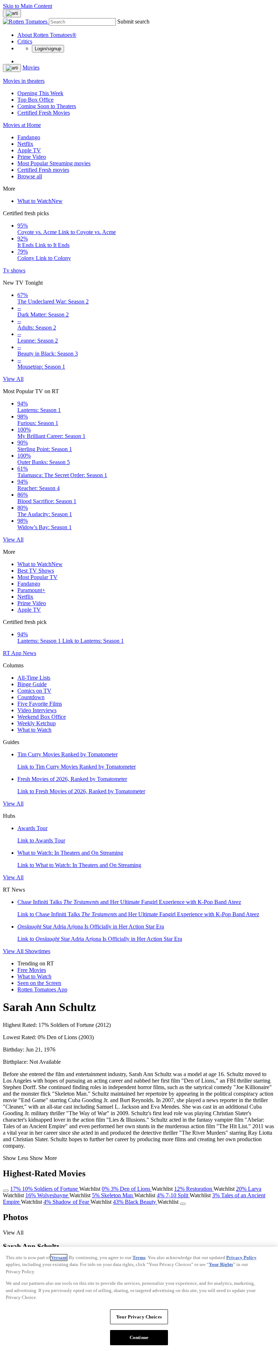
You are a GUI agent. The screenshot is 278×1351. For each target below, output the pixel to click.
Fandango (28, 137)
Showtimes (37, 951)
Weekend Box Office (41, 717)
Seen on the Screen (39, 983)
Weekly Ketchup (36, 723)
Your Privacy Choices (139, 1317)
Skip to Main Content (27, 6)
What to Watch (40, 201)
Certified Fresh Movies (43, 113)
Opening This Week (40, 93)
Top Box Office (35, 100)
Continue (139, 1337)
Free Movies (31, 970)
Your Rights (221, 1264)
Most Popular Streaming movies (53, 163)
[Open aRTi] (12, 13)
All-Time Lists (33, 678)
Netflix (25, 144)
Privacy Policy (241, 1257)
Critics (24, 41)
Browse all (29, 176)
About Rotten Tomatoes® (46, 35)
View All (13, 379)
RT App (13, 653)
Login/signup (48, 48)
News (29, 653)
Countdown (31, 697)
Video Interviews (36, 710)
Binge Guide (32, 684)
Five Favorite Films (39, 704)
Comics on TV (34, 691)
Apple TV (29, 150)
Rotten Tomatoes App (42, 989)
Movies (30, 67)
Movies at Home (22, 125)
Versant (59, 1257)
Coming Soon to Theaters (46, 106)
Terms (139, 1257)
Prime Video (31, 157)
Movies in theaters (24, 81)
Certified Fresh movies (43, 170)
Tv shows (14, 270)
